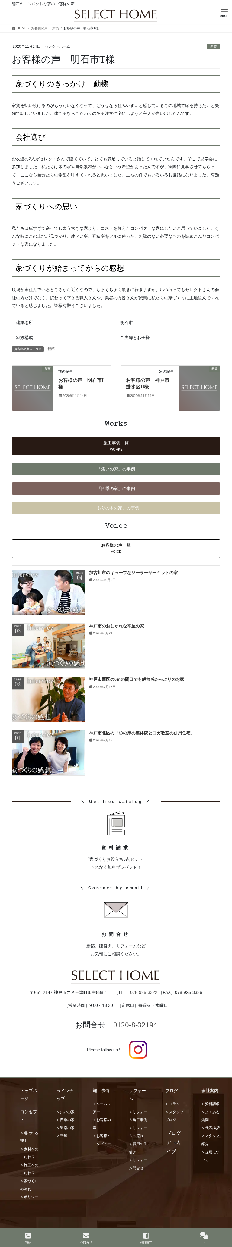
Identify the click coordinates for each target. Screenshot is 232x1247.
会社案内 (209, 1090)
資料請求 (146, 1242)
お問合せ (86, 1242)
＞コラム (172, 1104)
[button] (116, 446)
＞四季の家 (65, 1120)
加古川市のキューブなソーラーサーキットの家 (133, 572)
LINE (204, 1242)
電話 (28, 1242)
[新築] (32, 387)
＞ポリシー (29, 1197)
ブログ (171, 1090)
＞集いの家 (65, 1112)
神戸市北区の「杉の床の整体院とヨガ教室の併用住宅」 (142, 733)
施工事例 (101, 1090)
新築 (213, 46)
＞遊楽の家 (65, 1128)
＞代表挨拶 (210, 1128)
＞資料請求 (210, 1104)
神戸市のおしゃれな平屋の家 (116, 626)
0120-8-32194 (135, 1025)
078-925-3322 (143, 992)
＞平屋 (61, 1136)
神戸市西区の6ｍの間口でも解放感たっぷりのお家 (136, 679)
